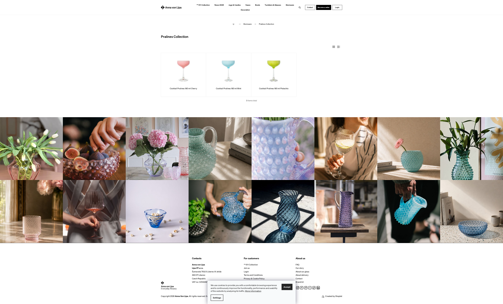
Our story (300, 268)
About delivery (302, 275)
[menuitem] (202, 5)
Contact (310, 7)
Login (337, 7)
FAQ (297, 264)
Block (333, 46)
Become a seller (324, 7)
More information (253, 291)
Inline (338, 46)
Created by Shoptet (333, 296)
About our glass (302, 271)
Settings (217, 297)
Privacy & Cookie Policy (254, 278)
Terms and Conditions (253, 275)
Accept (287, 286)
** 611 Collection (251, 264)
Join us (247, 268)
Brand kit (300, 282)
